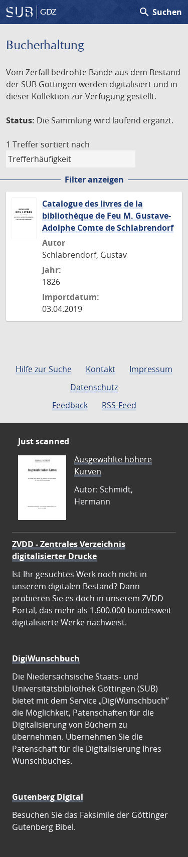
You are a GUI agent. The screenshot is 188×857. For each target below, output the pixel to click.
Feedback (70, 405)
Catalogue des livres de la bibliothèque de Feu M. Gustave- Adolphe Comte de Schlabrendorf (107, 215)
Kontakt (100, 369)
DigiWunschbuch (46, 658)
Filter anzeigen (94, 179)
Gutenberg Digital (47, 796)
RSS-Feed (119, 405)
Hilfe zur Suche (44, 369)
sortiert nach (65, 144)
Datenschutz (94, 387)
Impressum (150, 369)
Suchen (160, 12)
